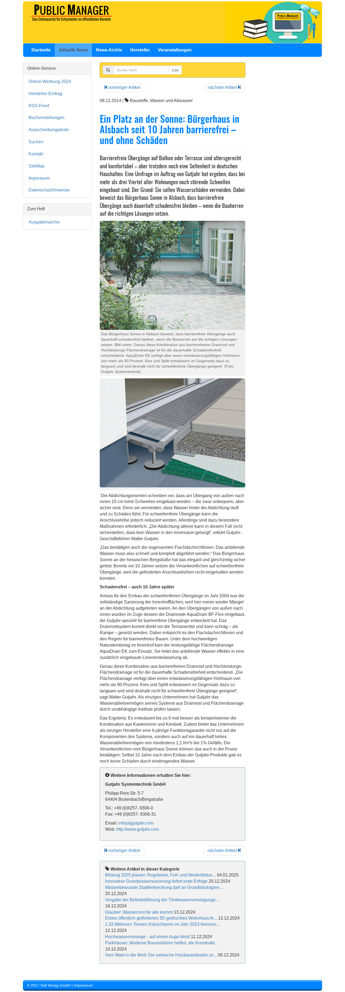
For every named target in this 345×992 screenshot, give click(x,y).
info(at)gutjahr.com (136, 823)
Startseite (41, 50)
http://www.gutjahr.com (137, 829)
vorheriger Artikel (124, 87)
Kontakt (36, 154)
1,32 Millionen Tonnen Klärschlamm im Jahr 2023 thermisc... (162, 924)
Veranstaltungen (175, 50)
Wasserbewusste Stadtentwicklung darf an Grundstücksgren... (164, 887)
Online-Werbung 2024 (50, 81)
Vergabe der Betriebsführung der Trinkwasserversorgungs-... (162, 899)
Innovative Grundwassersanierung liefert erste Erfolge (156, 881)
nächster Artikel (222, 87)
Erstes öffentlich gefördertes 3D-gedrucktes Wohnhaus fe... (161, 918)
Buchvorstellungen (46, 117)
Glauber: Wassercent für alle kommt (139, 912)
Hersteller (140, 50)
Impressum (39, 178)
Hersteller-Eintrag (45, 93)
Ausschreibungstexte (49, 129)
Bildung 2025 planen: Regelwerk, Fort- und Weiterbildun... (160, 875)
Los (175, 70)
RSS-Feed (39, 105)
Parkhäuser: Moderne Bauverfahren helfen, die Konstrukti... (161, 943)
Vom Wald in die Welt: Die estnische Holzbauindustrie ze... (161, 955)
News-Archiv (109, 50)
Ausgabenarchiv (44, 222)
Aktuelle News (73, 50)
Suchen (36, 141)
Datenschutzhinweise (49, 190)
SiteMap (36, 166)
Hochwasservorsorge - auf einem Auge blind (147, 936)
